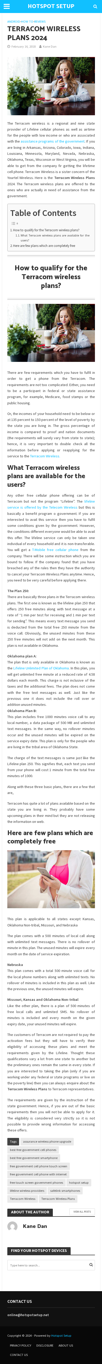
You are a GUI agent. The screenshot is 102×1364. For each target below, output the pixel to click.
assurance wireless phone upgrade (47, 1141)
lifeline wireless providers (27, 1191)
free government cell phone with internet (38, 1174)
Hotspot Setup (61, 1335)
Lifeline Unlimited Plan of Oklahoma (41, 668)
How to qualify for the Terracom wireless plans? (46, 230)
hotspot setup (79, 1182)
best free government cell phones (33, 1150)
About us (66, 1345)
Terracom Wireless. (45, 456)
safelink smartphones (65, 1191)
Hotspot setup (51, 6)
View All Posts (82, 1211)
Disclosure (44, 1345)
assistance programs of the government (52, 141)
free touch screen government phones (36, 1182)
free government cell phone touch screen (38, 1166)
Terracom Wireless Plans (58, 1199)
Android (13, 21)
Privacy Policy (20, 1345)
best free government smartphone (34, 1158)
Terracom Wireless (22, 1199)
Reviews (40, 21)
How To (27, 21)
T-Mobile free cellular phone (55, 549)
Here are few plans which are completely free (44, 246)
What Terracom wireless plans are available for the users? (55, 238)
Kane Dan (49, 46)
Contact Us (19, 1355)
